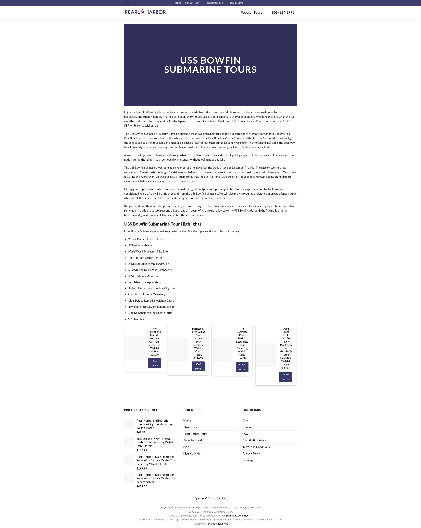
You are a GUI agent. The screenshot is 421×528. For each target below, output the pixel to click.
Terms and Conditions (256, 447)
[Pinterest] (214, 502)
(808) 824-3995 (282, 12)
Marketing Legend (218, 523)
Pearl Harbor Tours (215, 2)
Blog (186, 447)
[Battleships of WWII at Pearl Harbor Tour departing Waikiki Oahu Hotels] (178, 350)
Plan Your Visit (192, 2)
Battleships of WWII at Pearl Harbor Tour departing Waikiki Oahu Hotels (198, 341)
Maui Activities (192, 453)
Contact (248, 427)
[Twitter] (211, 502)
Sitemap (248, 460)
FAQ (245, 433)
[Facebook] (207, 502)
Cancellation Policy (254, 440)
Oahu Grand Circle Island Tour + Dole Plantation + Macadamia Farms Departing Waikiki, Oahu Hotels (285, 348)
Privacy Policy (251, 453)
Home (178, 2)
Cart (245, 420)
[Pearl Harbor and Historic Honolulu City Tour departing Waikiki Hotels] (134, 348)
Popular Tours (251, 12)
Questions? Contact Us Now (210, 498)
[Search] (127, 3)
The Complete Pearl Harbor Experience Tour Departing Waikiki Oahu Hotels (242, 343)
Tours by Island (235, 2)
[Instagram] (209, 502)
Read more (154, 363)
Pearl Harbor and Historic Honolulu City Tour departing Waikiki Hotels (154, 340)
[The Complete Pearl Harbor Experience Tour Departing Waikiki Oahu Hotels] (222, 350)
